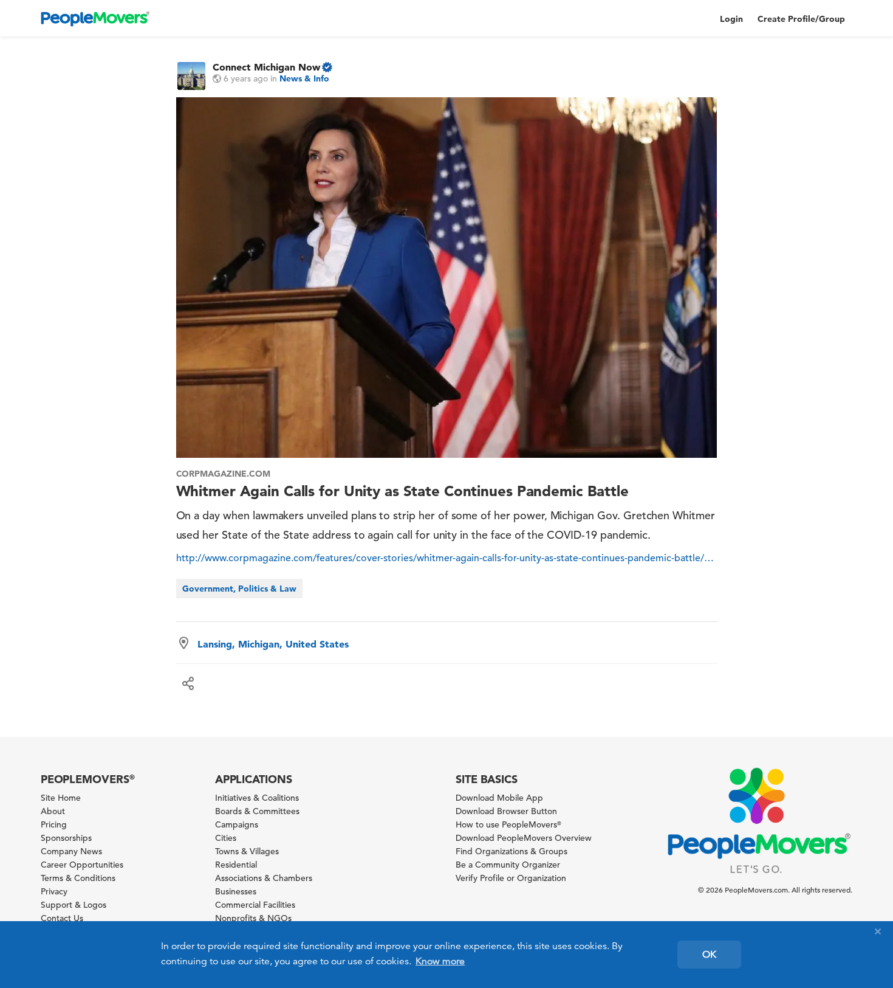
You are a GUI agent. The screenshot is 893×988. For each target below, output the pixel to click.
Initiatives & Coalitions (257, 797)
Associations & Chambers (263, 877)
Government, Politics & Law (239, 588)
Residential (236, 864)
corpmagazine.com (223, 473)
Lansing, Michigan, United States (273, 644)
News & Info (304, 78)
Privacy (54, 891)
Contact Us (62, 918)
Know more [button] (440, 961)
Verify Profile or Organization (511, 877)
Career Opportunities (82, 864)
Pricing (54, 824)
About (53, 811)
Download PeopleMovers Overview (524, 837)
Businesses (235, 891)
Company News (71, 851)
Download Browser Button (506, 811)
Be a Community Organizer (508, 864)
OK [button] (709, 954)
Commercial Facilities (255, 904)
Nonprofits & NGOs (253, 918)
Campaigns (236, 824)
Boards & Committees (257, 811)
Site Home (61, 797)
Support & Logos (73, 904)
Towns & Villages (247, 851)
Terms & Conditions (78, 877)
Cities (225, 837)
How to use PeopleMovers (508, 824)
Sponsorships (66, 837)
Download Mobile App (499, 797)
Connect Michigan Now (266, 67)
